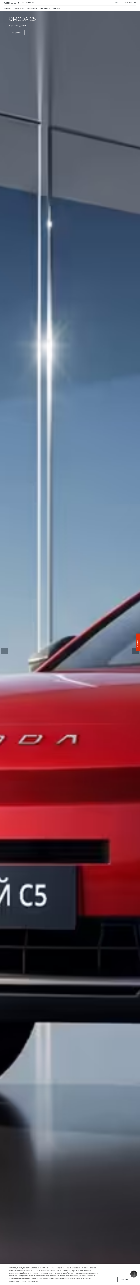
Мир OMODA (45, 8)
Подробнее (16, 27)
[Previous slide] (4, 651)
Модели (7, 8)
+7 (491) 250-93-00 (129, 2)
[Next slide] (135, 651)
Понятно (124, 1279)
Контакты (56, 8)
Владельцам (32, 8)
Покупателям (19, 8)
